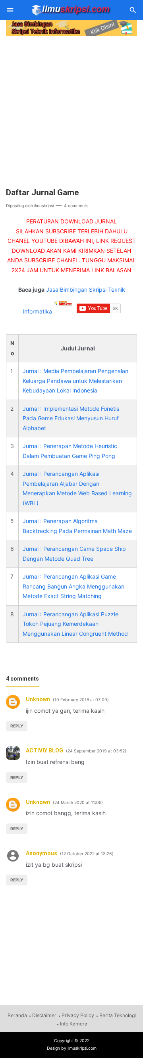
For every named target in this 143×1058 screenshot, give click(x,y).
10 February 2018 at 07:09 (80, 699)
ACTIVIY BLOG (44, 750)
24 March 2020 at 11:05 (77, 802)
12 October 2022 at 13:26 (87, 853)
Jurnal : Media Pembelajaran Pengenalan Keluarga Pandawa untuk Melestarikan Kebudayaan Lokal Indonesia (75, 380)
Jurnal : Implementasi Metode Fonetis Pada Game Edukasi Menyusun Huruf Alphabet (71, 418)
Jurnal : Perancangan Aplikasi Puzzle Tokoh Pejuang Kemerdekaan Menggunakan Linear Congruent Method (75, 624)
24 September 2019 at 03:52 (96, 751)
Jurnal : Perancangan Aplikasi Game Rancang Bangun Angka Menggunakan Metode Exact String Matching (73, 586)
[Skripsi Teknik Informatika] (71, 9)
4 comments (76, 205)
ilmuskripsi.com (82, 1048)
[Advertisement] (71, 109)
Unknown (38, 699)
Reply (16, 726)
